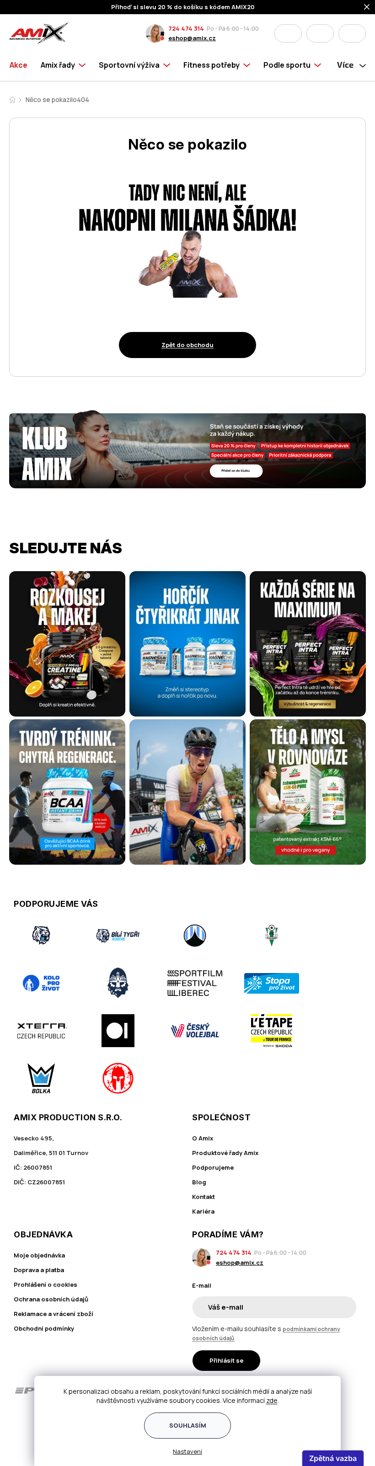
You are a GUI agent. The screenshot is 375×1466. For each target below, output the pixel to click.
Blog (199, 1182)
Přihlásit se (226, 1360)
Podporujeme (213, 1167)
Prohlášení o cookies (45, 1284)
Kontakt (203, 1197)
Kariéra (203, 1211)
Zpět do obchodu (187, 345)
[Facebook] (19, 1424)
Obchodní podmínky (44, 1328)
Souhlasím (187, 1425)
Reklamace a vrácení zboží (53, 1314)
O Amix (202, 1138)
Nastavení (187, 1451)
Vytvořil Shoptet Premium (28, 1446)
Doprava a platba (39, 1270)
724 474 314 (186, 28)
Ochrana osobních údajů (51, 1299)
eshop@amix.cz (192, 38)
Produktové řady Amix (225, 1153)
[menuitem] (22, 65)
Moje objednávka (39, 1255)
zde (272, 1400)
